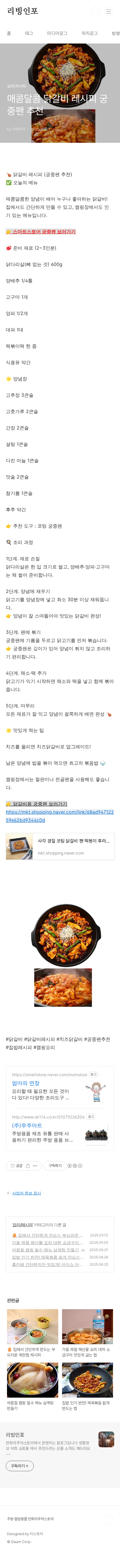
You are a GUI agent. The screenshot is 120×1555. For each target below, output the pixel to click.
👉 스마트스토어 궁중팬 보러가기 (41, 231)
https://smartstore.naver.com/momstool (49, 1074)
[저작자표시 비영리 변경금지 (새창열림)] (74, 1165)
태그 (29, 33)
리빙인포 (22, 12)
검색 (95, 11)
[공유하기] (27, 1165)
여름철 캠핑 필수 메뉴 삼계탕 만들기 (45, 1249)
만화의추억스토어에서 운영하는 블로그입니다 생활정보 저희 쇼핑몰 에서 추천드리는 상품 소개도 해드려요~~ (48, 1448)
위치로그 (90, 33)
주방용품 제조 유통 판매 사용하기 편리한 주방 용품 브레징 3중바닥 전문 (40, 1136)
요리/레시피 (23, 1224)
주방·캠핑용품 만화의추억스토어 (30, 1519)
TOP (108, 1519)
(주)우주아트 (27, 1125)
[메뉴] (108, 11)
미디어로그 (57, 33)
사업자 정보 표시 (26, 1193)
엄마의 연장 (26, 1083)
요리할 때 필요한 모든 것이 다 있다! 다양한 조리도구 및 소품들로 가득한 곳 (41, 1094)
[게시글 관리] (35, 1165)
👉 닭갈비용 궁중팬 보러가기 (36, 804)
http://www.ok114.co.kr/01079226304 (48, 1116)
